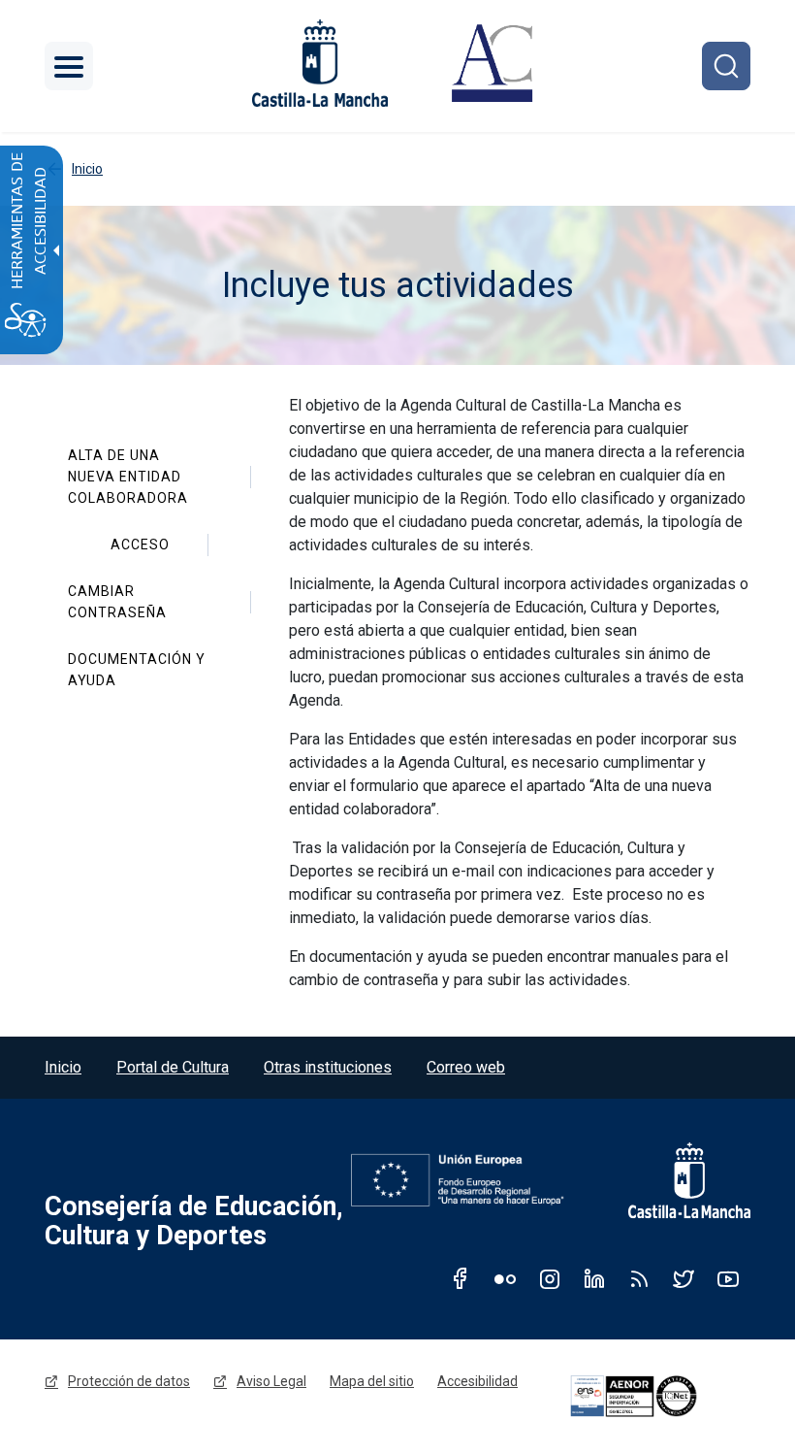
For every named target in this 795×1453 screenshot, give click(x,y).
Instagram (549, 1278)
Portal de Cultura (172, 1067)
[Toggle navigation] (69, 66)
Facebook (460, 1278)
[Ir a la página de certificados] (657, 1396)
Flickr (505, 1278)
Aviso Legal (271, 1381)
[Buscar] (726, 66)
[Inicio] (492, 66)
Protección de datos (129, 1381)
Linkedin (594, 1278)
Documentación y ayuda (138, 669)
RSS (639, 1278)
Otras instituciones (328, 1067)
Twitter (683, 1278)
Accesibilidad (477, 1381)
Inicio (63, 1067)
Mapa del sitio (372, 1381)
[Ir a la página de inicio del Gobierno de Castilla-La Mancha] (318, 63)
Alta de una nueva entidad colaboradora (128, 476)
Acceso (140, 544)
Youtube (728, 1278)
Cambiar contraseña (117, 601)
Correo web (466, 1067)
